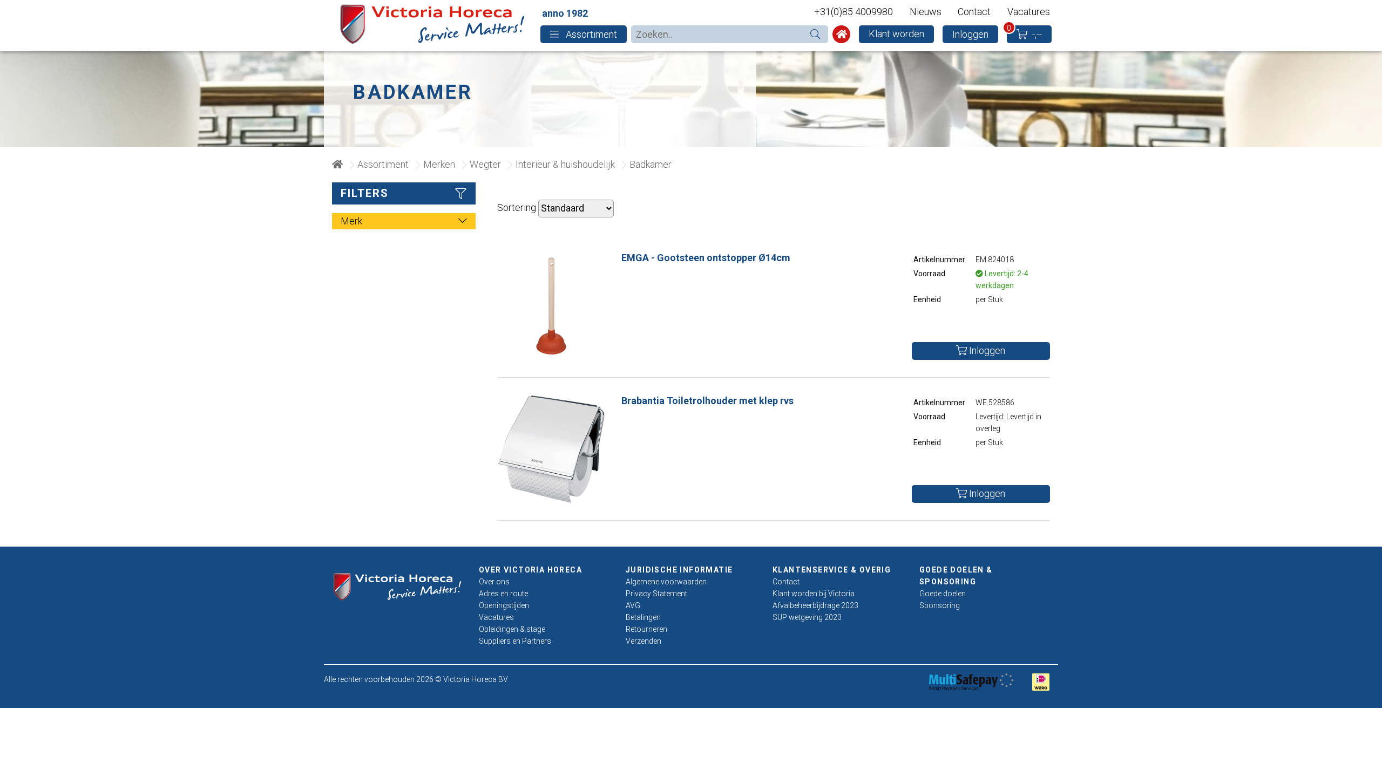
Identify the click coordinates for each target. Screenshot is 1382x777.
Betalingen (643, 617)
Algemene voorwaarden (666, 581)
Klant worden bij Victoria (814, 593)
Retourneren (646, 629)
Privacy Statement (656, 593)
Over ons (494, 581)
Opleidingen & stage (512, 629)
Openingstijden (504, 605)
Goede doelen (942, 593)
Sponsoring (939, 605)
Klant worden (896, 33)
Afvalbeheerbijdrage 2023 (815, 605)
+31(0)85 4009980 (853, 11)
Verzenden (643, 641)
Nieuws (925, 11)
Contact (974, 11)
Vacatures (1028, 11)
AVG (633, 605)
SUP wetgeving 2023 (807, 617)
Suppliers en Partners (515, 641)
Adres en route (503, 593)
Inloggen (970, 34)
